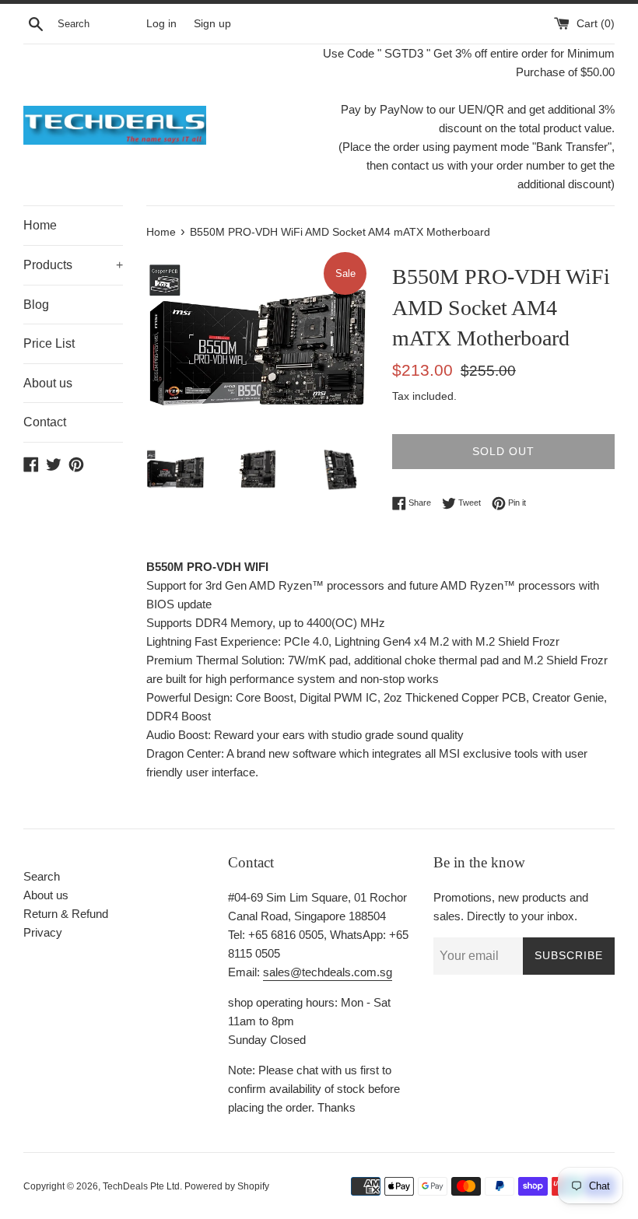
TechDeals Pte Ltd (141, 1186)
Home (40, 225)
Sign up (212, 24)
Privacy (42, 932)
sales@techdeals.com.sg (327, 972)
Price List (49, 343)
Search (41, 876)
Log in (161, 24)
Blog (36, 304)
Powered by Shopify (226, 1186)
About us (47, 383)
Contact (44, 422)
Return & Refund (65, 913)
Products (73, 264)
